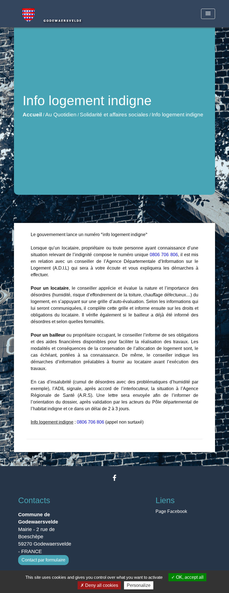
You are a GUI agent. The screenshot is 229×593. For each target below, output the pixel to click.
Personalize (139, 585)
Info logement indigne (177, 114)
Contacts (34, 500)
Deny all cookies (101, 585)
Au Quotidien (61, 114)
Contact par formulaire (43, 560)
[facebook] (114, 477)
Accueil (32, 114)
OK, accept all (189, 577)
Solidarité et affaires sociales (114, 114)
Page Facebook (171, 511)
